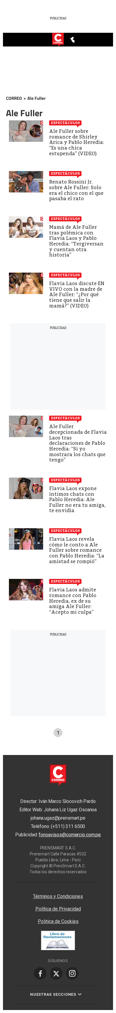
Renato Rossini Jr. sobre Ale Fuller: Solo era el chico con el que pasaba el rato (76, 190)
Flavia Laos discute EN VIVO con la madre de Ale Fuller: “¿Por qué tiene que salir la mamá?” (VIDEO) (76, 294)
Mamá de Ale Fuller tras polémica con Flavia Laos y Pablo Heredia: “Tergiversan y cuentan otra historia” (76, 241)
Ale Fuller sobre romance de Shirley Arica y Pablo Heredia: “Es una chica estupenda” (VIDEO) (76, 142)
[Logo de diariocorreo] (58, 40)
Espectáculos (65, 123)
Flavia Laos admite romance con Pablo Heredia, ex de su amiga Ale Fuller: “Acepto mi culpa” (72, 601)
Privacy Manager (58, 885)
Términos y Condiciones (58, 896)
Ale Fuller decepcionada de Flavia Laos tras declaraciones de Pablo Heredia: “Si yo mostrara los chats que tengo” (78, 443)
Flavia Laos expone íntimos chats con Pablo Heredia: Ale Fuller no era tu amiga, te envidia (77, 499)
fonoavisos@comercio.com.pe (70, 835)
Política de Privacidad (58, 909)
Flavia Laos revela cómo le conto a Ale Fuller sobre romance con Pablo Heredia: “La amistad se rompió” (76, 550)
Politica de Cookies (58, 921)
